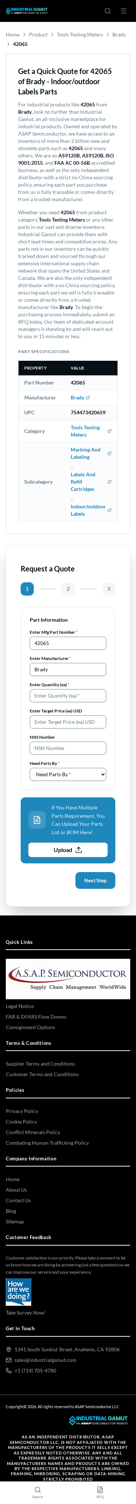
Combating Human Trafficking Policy (47, 1143)
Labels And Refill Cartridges (83, 481)
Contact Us (18, 1200)
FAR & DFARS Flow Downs (36, 1016)
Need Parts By (44, 763)
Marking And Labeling (85, 453)
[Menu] (123, 10)
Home (13, 34)
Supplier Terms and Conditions (40, 1063)
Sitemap (15, 1221)
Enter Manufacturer (50, 658)
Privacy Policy (22, 1111)
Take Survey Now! (26, 1312)
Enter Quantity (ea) (50, 684)
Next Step (95, 880)
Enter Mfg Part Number (54, 632)
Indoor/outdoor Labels (88, 510)
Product (38, 34)
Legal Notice (20, 1006)
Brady (119, 34)
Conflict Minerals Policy (33, 1132)
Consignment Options (30, 1027)
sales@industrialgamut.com (46, 1360)
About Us (16, 1190)
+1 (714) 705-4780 (35, 1370)
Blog (11, 1211)
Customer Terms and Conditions (42, 1074)
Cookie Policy (21, 1121)
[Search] (107, 10)
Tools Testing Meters (80, 34)
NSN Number (42, 737)
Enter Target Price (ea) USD (56, 711)
